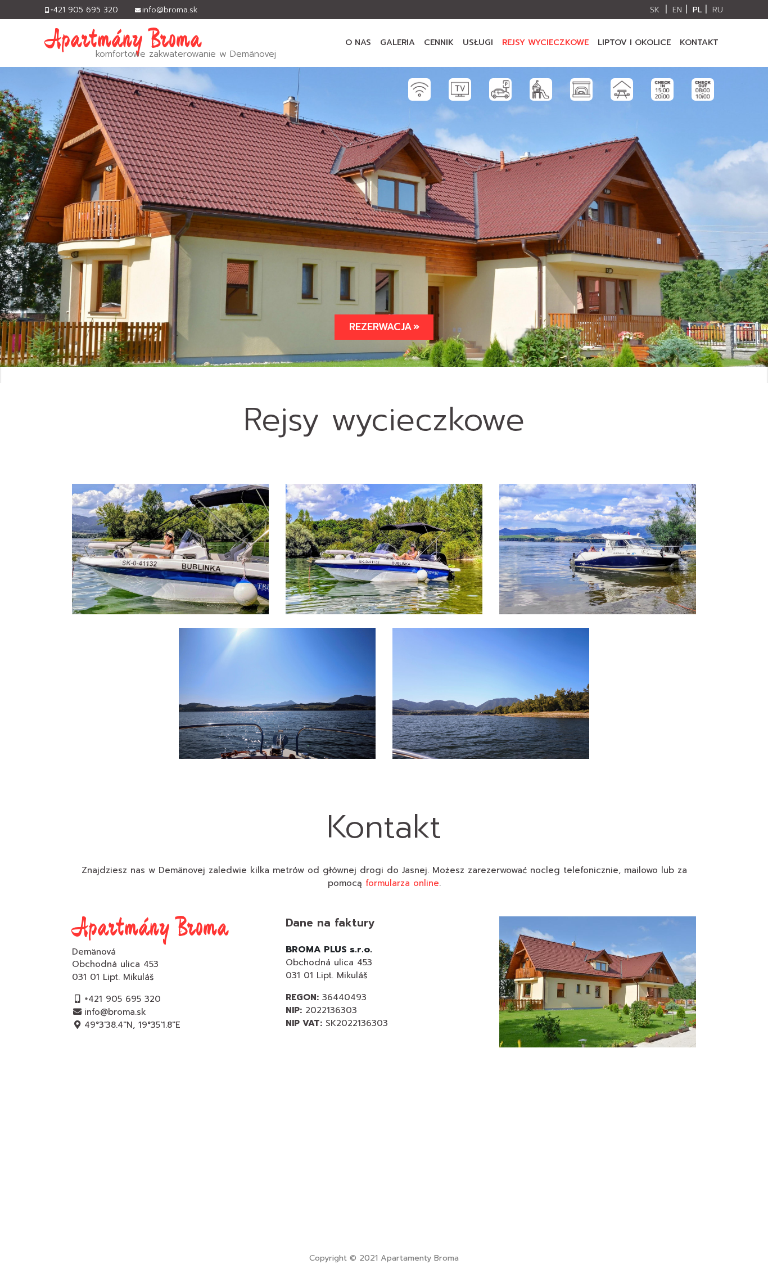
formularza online (402, 882)
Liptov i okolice (634, 42)
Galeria (397, 42)
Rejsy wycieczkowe (545, 42)
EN (677, 10)
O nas (358, 42)
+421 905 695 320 (122, 998)
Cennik (439, 42)
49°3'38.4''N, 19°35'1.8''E (132, 1024)
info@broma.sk (115, 1011)
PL (697, 10)
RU (717, 10)
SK (654, 10)
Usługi (478, 42)
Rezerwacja (380, 327)
